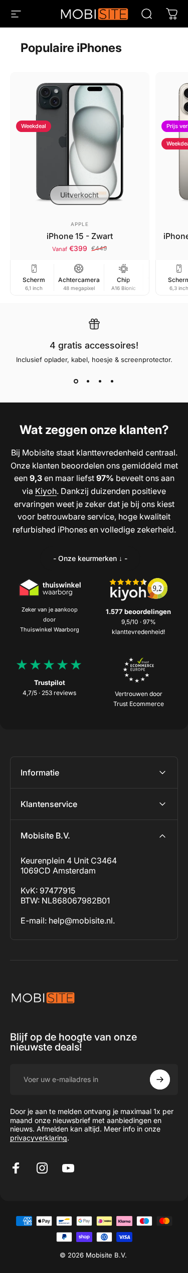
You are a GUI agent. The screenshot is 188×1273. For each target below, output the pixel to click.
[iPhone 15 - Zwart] (79, 141)
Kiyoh (46, 491)
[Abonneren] (160, 1080)
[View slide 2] (88, 382)
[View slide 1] (76, 382)
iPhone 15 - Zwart (80, 236)
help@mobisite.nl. (82, 921)
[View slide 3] (100, 382)
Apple (80, 224)
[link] (90, 558)
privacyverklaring (38, 1138)
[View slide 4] (112, 382)
